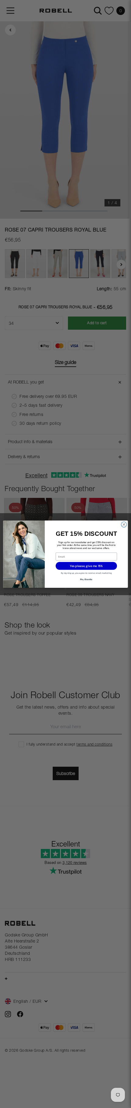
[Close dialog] (124, 524)
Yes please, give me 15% (86, 565)
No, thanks (86, 579)
